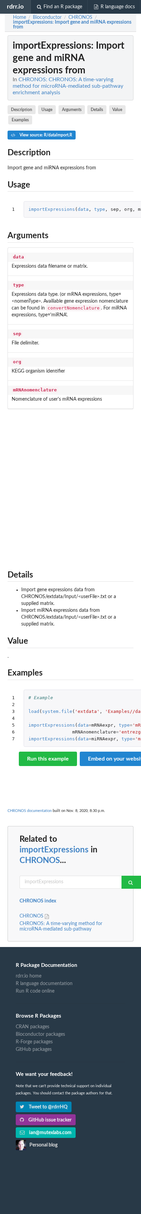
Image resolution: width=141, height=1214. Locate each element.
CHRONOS (40, 861)
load (33, 711)
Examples (20, 120)
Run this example (48, 759)
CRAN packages (32, 1026)
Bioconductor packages (40, 1034)
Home (19, 17)
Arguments (71, 110)
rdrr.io (15, 7)
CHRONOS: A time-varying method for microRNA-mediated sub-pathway (61, 926)
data (83, 209)
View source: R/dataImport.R (45, 135)
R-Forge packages (34, 1042)
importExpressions (51, 209)
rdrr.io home (28, 976)
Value (117, 110)
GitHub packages (34, 1049)
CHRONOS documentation (30, 811)
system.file (57, 711)
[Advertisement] (70, 487)
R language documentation (44, 983)
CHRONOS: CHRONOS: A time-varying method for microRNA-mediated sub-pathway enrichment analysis (68, 86)
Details (97, 110)
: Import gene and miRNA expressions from (72, 24)
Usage (46, 110)
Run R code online (35, 991)
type (99, 209)
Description (21, 110)
